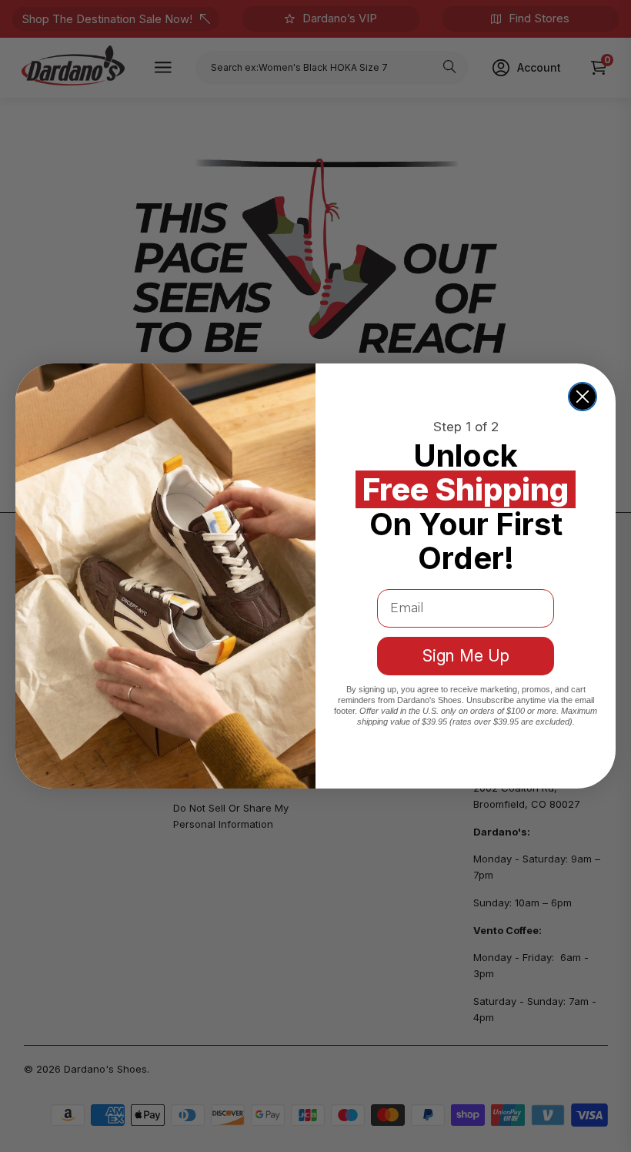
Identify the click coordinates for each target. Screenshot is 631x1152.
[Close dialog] (582, 396)
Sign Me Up (465, 655)
